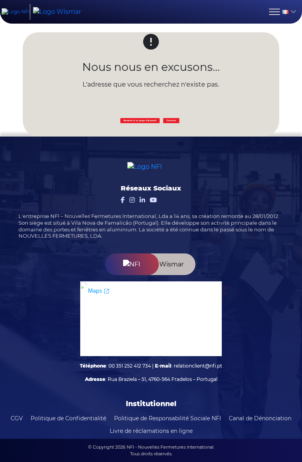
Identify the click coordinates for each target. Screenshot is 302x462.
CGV (17, 418)
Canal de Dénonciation (260, 418)
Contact (171, 120)
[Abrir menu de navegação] (274, 12)
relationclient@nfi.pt (198, 366)
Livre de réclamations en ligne (151, 430)
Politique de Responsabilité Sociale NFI (167, 418)
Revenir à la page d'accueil (140, 120)
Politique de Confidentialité (68, 418)
